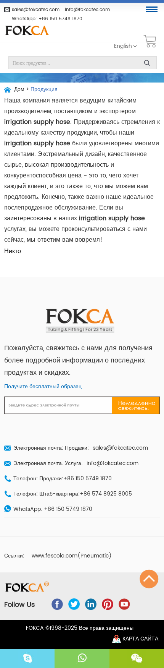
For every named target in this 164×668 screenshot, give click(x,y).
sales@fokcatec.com (35, 9)
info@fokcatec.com (87, 9)
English (123, 46)
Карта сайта (140, 639)
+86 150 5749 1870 (60, 18)
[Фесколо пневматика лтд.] (30, 31)
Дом (19, 89)
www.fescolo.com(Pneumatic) (72, 556)
